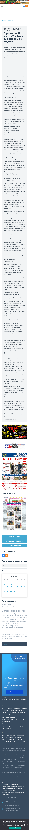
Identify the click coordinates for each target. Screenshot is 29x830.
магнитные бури (9, 623)
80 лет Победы (7, 604)
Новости (4, 699)
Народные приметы (14, 714)
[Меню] (2, 6)
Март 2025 (13, 741)
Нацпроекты (5, 717)
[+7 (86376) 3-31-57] (3, 802)
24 (14, 589)
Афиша (10, 708)
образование (11, 630)
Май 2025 (19, 739)
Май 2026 (4, 737)
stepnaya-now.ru (8, 779)
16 (11, 586)
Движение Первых (20, 606)
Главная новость (19, 710)
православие (11, 634)
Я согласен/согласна (15, 827)
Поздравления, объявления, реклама (12, 723)
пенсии (24, 632)
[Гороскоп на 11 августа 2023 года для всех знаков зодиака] (14, 58)
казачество (23, 621)
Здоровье (5, 714)
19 (21, 586)
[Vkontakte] (24, 6)
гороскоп (20, 619)
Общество (13, 717)
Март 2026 (20, 737)
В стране (10, 20)
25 (18, 589)
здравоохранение (6, 621)
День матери (7, 608)
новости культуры (9, 628)
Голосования (5, 712)
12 (21, 584)
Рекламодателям (6, 701)
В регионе (5, 710)
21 (4, 589)
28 (4, 591)
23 (11, 589)
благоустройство (23, 617)
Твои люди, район (21, 726)
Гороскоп (13, 712)
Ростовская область (12, 615)
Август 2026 (5, 735)
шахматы (10, 638)
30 (11, 591)
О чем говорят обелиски (15, 613)
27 (24, 589)
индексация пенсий (15, 621)
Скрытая (4, 726)
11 (17, 584)
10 (14, 584)
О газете (16, 699)
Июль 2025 (5, 739)
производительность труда (21, 634)
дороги (25, 619)
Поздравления (6, 721)
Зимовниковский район (13, 610)
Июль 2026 (13, 735)
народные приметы (10, 625)
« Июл (5, 595)
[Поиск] (25, 565)
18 (18, 586)
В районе (24, 708)
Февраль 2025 (21, 741)
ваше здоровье (5, 619)
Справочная (11, 726)
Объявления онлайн (7, 719)
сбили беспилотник (19, 636)
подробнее (9, 822)
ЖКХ (12, 608)
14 (4, 586)
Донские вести (21, 712)
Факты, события (6, 728)
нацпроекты (23, 626)
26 (21, 589)
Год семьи (9, 606)
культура (4, 623)
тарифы (6, 638)
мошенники (15, 623)
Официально (18, 719)
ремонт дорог (12, 636)
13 (24, 584)
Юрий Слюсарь (15, 617)
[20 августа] (14, 514)
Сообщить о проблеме (14, 692)
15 (7, 586)
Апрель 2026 (12, 737)
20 (24, 586)
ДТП (14, 606)
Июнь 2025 (12, 739)
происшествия (5, 636)
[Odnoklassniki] (26, 6)
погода (5, 634)
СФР (11, 617)
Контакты (10, 699)
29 (7, 591)
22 (7, 589)
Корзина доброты (5, 613)
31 (14, 591)
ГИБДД (13, 604)
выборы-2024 (12, 619)
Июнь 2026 (20, 735)
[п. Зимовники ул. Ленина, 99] (3, 809)
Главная (4, 20)
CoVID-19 (4, 708)
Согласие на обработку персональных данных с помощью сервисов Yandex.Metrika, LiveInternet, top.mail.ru (13, 784)
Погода (5, 644)
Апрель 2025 (5, 741)
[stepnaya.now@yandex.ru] (3, 806)
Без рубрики (17, 708)
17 (14, 586)
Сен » (9, 595)
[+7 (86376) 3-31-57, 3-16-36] (3, 798)
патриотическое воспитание (16, 632)
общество (17, 630)
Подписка (23, 699)
